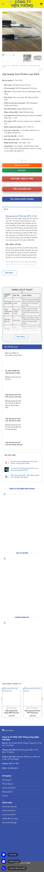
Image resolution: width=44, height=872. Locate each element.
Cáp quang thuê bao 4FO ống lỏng (32, 712)
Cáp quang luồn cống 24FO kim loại (11, 712)
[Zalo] (3, 861)
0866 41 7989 (14, 763)
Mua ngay (22, 170)
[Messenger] (3, 854)
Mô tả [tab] (6, 209)
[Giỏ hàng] (41, 3)
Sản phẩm (14, 65)
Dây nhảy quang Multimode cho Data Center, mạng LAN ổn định (24, 462)
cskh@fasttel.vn (13, 768)
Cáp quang (23, 65)
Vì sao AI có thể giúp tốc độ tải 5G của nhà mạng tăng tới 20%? (24, 469)
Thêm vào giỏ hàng (22, 165)
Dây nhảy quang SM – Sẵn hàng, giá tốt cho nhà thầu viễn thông (25, 476)
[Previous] (6, 31)
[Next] (38, 31)
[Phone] (3, 868)
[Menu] (3, 4)
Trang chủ (6, 65)
